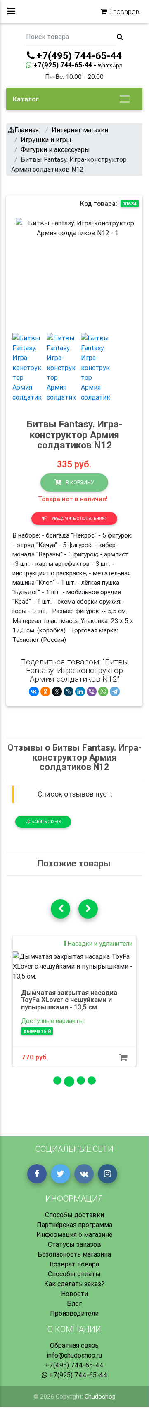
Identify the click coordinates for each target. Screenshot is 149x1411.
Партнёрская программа (74, 1224)
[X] (57, 691)
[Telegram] (115, 691)
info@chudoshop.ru (74, 1355)
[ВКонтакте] (34, 691)
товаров (124, 11)
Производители (74, 1313)
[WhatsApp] (103, 691)
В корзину (79, 482)
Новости (74, 1293)
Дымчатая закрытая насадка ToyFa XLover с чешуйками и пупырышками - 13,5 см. (69, 999)
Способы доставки (74, 1215)
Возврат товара (74, 1264)
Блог (74, 1303)
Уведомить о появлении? (78, 518)
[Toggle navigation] (125, 99)
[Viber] (92, 691)
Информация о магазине (74, 1234)
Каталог (26, 99)
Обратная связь (74, 1345)
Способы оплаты (74, 1274)
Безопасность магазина (74, 1254)
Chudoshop (100, 1396)
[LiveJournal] (68, 691)
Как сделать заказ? (74, 1284)
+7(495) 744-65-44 (74, 1365)
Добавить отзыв (43, 821)
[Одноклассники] (45, 691)
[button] (25, 272)
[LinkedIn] (80, 691)
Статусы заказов (74, 1244)
